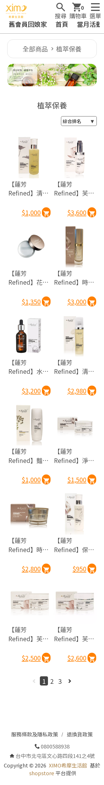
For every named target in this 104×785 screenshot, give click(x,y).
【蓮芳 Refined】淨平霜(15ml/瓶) (74, 456)
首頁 (61, 23)
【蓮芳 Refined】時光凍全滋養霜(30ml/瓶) (28, 545)
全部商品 (35, 48)
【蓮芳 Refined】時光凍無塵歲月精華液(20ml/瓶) (74, 278)
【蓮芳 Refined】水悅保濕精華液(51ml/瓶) (28, 367)
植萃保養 (68, 48)
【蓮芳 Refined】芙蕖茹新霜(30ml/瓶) (74, 634)
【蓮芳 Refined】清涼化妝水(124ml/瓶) (28, 189)
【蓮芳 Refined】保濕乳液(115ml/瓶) (74, 545)
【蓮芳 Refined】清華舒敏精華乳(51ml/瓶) (74, 367)
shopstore (41, 773)
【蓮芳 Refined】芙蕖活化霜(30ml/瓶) (28, 634)
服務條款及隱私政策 (34, 734)
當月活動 (89, 23)
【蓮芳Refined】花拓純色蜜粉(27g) (28, 278)
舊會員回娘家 (28, 23)
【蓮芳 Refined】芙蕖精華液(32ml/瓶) (74, 189)
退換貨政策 (80, 734)
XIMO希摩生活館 (68, 765)
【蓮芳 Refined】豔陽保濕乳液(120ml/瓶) (28, 456)
